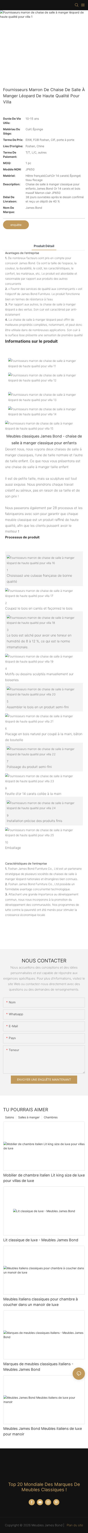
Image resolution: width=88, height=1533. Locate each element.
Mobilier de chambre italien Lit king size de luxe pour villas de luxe (44, 1178)
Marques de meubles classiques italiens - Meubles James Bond (38, 1367)
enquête (15, 224)
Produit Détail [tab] (44, 246)
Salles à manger (28, 1117)
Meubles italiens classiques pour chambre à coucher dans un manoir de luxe (40, 1302)
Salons (9, 1117)
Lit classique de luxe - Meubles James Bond (40, 1240)
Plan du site (74, 1525)
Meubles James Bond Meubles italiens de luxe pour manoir (42, 1431)
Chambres (51, 1117)
